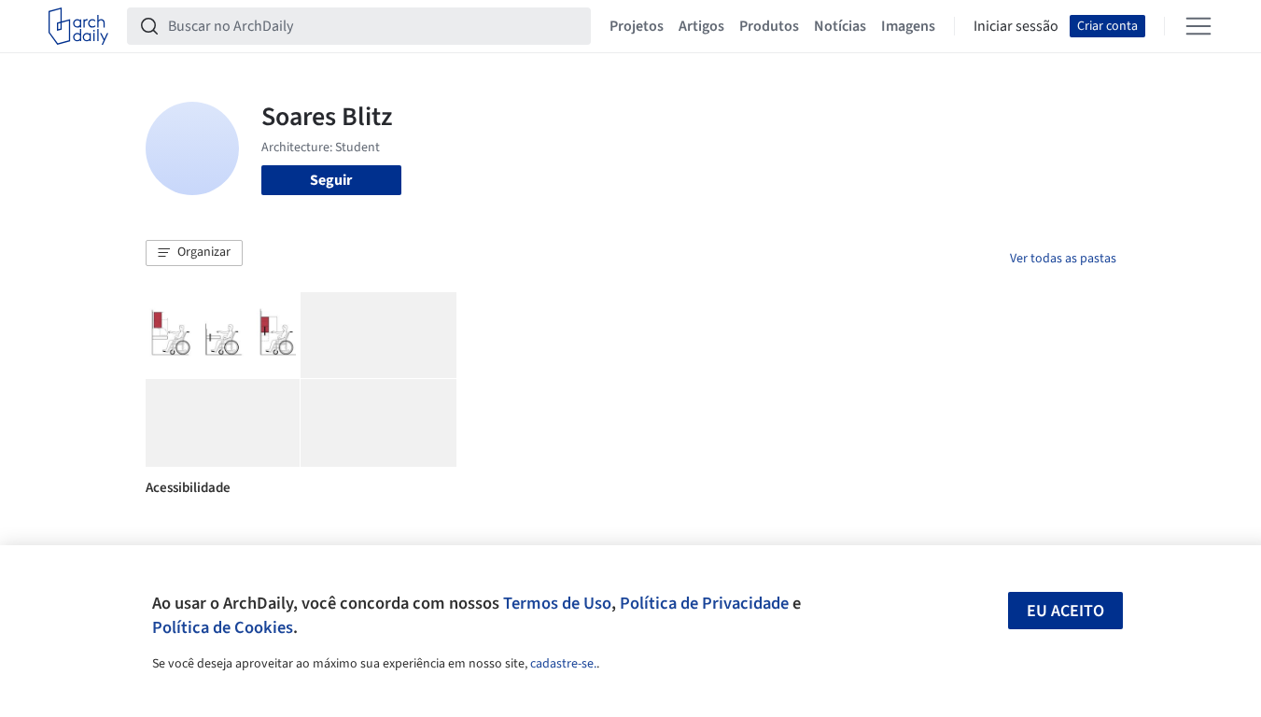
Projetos (636, 26)
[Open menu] (1198, 26)
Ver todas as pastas (1063, 258)
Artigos (701, 26)
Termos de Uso (557, 603)
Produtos (769, 26)
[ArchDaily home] (78, 26)
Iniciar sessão (1016, 26)
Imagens (908, 26)
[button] (194, 253)
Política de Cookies (222, 627)
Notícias (840, 26)
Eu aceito (1065, 611)
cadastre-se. (563, 663)
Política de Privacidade (704, 603)
